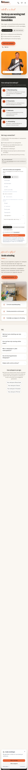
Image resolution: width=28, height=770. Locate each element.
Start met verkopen (8, 43)
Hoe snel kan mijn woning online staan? (14, 342)
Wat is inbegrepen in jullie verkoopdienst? (14, 349)
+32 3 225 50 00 (9, 161)
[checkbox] (3, 232)
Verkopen (8, 176)
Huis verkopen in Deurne (14, 385)
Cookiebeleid (22, 766)
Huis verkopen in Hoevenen (14, 388)
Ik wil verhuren (19, 30)
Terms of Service (6, 241)
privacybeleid (16, 232)
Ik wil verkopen (8, 30)
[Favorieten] (21, 2)
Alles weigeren (14, 763)
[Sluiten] (25, 751)
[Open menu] (25, 2)
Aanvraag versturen (14, 235)
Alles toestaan (14, 760)
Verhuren (16, 176)
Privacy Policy (20, 240)
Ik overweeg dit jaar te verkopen (18, 227)
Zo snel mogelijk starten (8, 229)
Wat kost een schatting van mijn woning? (14, 335)
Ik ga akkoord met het (12, 232)
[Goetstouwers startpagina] (6, 3)
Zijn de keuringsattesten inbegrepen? (14, 356)
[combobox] (14, 196)
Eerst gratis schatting (7, 227)
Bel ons (6, 47)
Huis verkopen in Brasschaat (14, 382)
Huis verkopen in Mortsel (14, 392)
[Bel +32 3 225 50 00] (18, 2)
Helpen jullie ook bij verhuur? (14, 363)
